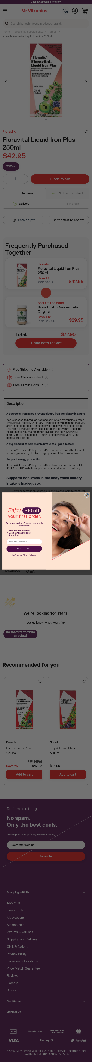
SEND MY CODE (24, 549)
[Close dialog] (87, 495)
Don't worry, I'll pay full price (24, 555)
